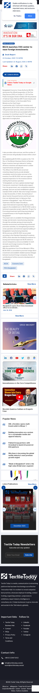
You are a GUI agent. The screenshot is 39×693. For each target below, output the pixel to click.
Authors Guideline (22, 691)
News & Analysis (8, 43)
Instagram (26, 635)
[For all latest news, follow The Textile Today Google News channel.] (34, 357)
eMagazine (13, 686)
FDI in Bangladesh (10, 268)
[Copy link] (26, 66)
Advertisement (32, 688)
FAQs (7, 632)
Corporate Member (8, 688)
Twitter (25, 632)
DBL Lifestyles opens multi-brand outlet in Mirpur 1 (19, 425)
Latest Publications (10, 484)
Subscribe (28, 555)
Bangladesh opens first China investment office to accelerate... (18, 307)
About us (5, 686)
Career (18, 688)
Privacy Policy (10, 635)
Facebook (26, 625)
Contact (8, 628)
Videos (13, 691)
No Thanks (17, 16)
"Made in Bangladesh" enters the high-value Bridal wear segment (21, 465)
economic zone (17, 264)
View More (31, 284)
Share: (5, 66)
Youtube (26, 628)
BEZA (6, 264)
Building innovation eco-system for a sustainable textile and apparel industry (20, 434)
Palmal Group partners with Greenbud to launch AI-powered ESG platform (20, 445)
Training (34, 686)
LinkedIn (26, 622)
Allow (30, 16)
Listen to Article (12, 74)
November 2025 (19, 526)
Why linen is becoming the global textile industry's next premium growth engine (21, 455)
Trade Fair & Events (24, 686)
